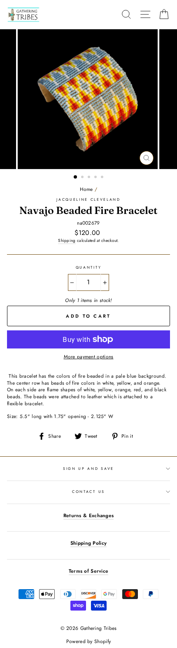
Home (86, 189)
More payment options (89, 356)
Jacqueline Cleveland (88, 199)
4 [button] (96, 178)
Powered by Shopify (88, 641)
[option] (88, 99)
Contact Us (88, 491)
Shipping (66, 241)
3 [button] (90, 178)
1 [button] (76, 177)
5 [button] (103, 178)
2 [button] (83, 178)
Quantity (88, 267)
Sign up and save (88, 468)
